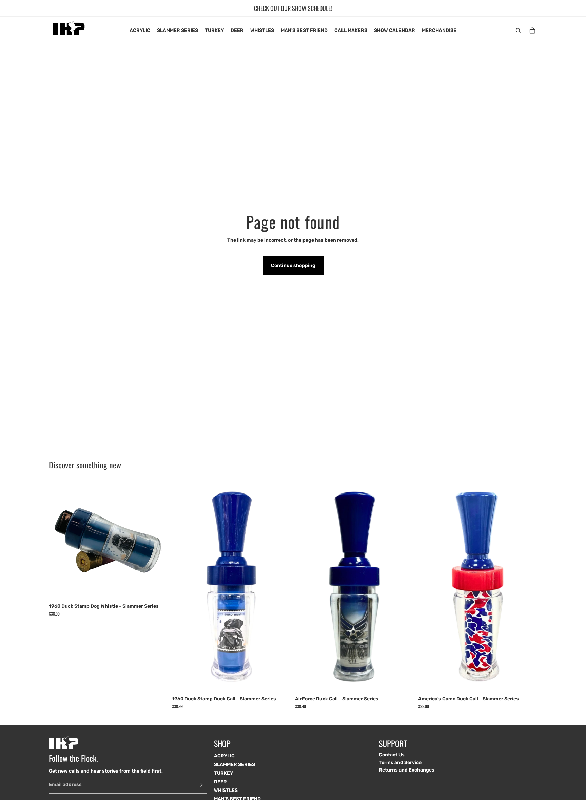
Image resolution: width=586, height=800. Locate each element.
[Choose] (280, 682)
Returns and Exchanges (406, 770)
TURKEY (223, 773)
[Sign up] (200, 785)
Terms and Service (400, 762)
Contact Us (392, 755)
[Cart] (532, 30)
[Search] (518, 30)
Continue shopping (293, 265)
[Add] (157, 589)
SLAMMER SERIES (234, 764)
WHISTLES (226, 790)
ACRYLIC (224, 756)
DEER (220, 781)
